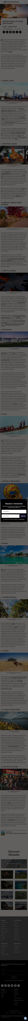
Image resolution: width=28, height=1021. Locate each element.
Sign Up (23, 516)
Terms (16, 519)
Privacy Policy (21, 519)
